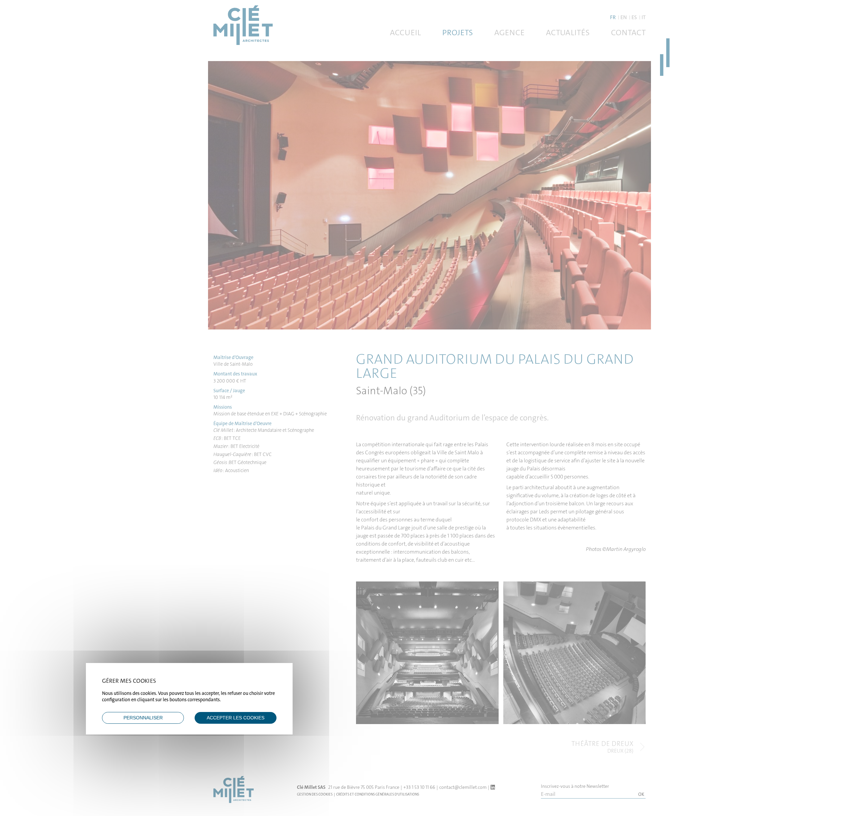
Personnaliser (143, 717)
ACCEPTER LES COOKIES (235, 717)
